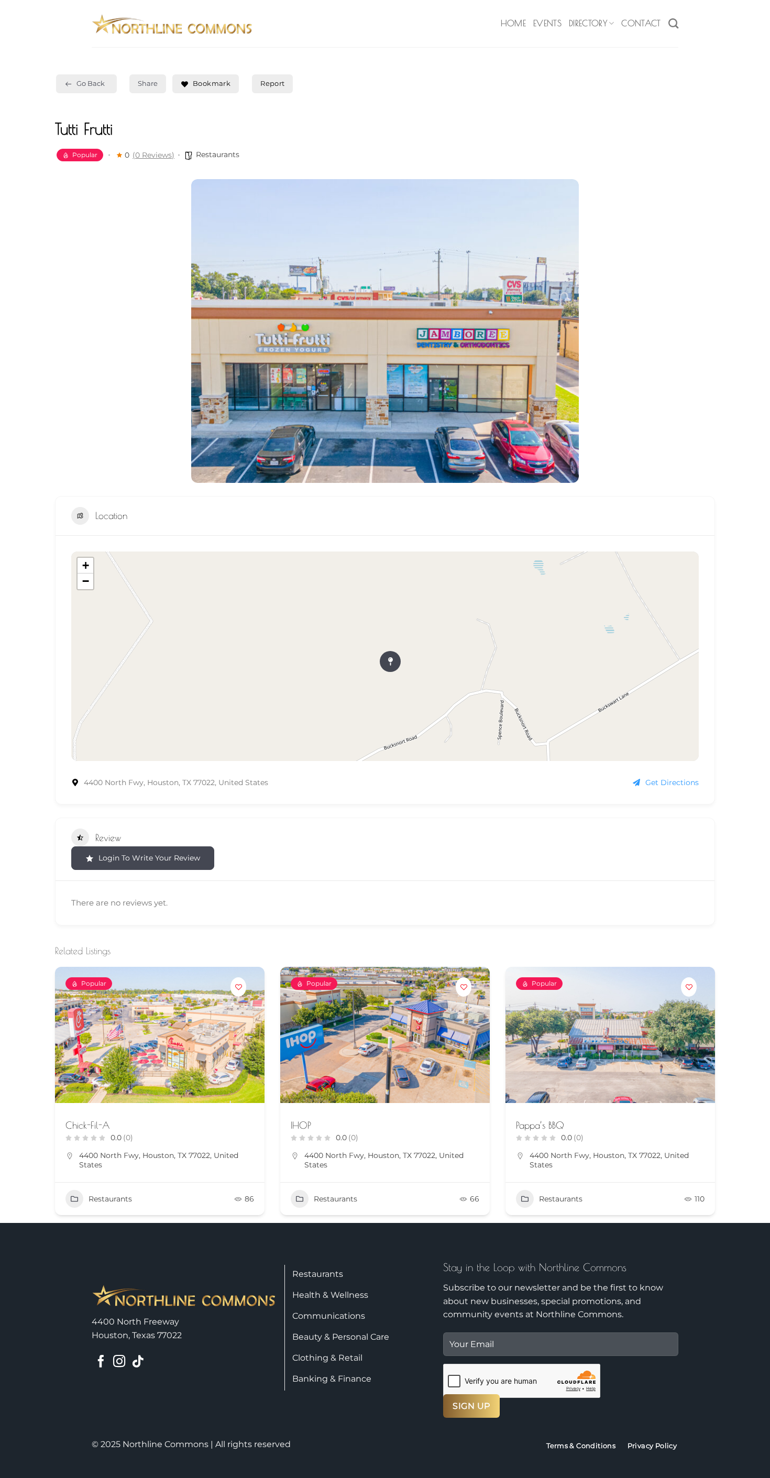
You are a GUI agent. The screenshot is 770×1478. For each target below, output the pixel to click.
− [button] (85, 581)
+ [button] (85, 565)
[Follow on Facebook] (101, 1362)
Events (547, 23)
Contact (641, 23)
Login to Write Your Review (149, 858)
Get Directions (672, 782)
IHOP (301, 1125)
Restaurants (217, 154)
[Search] (673, 23)
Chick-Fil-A (87, 1125)
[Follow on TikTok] (137, 1362)
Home (513, 23)
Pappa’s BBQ (540, 1125)
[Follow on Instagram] (119, 1362)
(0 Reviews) (153, 155)
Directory (588, 23)
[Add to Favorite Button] (238, 986)
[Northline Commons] (172, 23)
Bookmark (211, 83)
